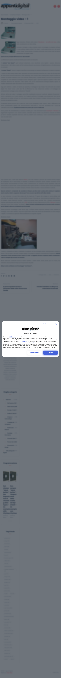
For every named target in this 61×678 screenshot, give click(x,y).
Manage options (34, 352)
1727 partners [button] (12, 337)
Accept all (50, 352)
